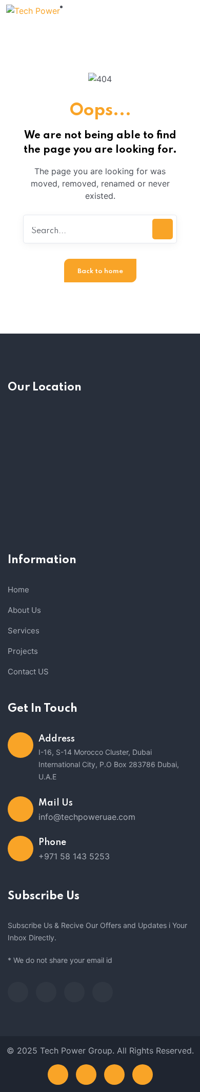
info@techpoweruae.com (86, 817)
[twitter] (46, 992)
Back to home (100, 271)
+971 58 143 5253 (74, 856)
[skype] (74, 992)
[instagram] (102, 992)
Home (18, 589)
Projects (23, 651)
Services (23, 630)
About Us (24, 610)
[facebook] (18, 992)
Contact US (28, 671)
